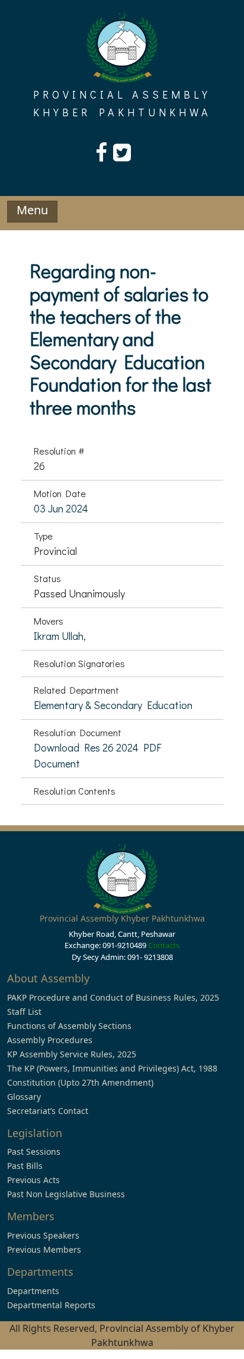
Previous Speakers (43, 1235)
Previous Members (44, 1249)
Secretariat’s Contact (47, 1110)
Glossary (24, 1096)
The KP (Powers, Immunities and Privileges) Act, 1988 (112, 1068)
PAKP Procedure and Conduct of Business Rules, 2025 (113, 997)
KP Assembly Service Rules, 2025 (71, 1054)
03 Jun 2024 (61, 508)
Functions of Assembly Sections (69, 1025)
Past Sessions (33, 1151)
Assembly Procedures (49, 1040)
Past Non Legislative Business (66, 1194)
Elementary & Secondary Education (113, 705)
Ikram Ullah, (60, 636)
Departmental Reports (51, 1305)
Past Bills (25, 1165)
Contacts (163, 945)
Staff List (24, 1011)
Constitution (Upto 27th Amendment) (80, 1082)
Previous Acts (33, 1179)
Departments (33, 1290)
